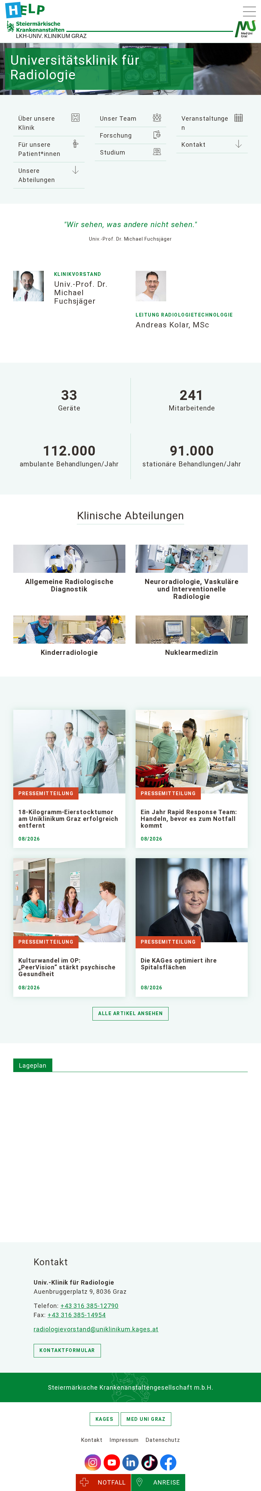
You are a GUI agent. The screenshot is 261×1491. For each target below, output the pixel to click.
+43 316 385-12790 (89, 1305)
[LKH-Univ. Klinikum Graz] (25, 10)
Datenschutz (162, 1440)
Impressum (124, 1440)
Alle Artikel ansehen (130, 1013)
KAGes (104, 1419)
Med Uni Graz (146, 1419)
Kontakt (193, 144)
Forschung (116, 135)
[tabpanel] (130, 1149)
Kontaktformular (67, 1350)
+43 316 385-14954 (77, 1314)
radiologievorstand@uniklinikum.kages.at (96, 1329)
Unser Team (118, 118)
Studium (112, 152)
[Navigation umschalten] (249, 11)
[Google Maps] (130, 1148)
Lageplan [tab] (33, 1065)
